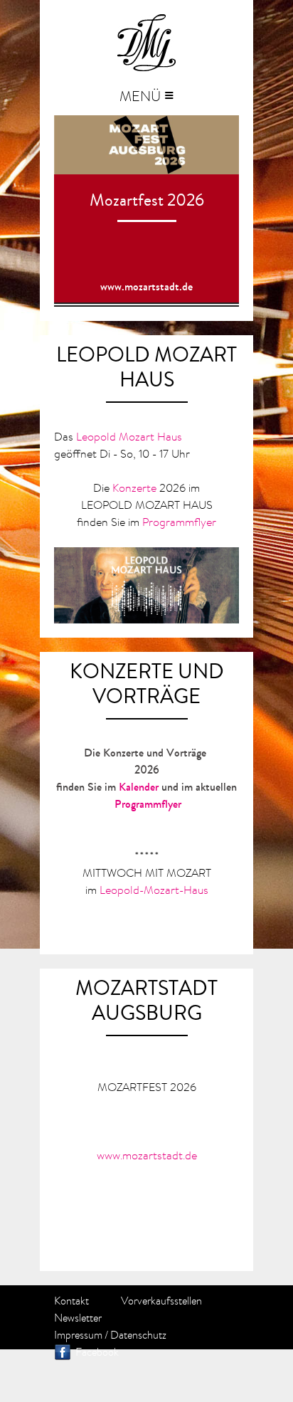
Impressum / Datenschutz (110, 1335)
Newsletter (78, 1318)
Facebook (97, 1352)
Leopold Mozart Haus (129, 436)
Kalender (139, 787)
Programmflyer (179, 522)
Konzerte (134, 487)
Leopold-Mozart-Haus (154, 889)
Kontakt (71, 1301)
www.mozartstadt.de (146, 286)
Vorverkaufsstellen (161, 1301)
